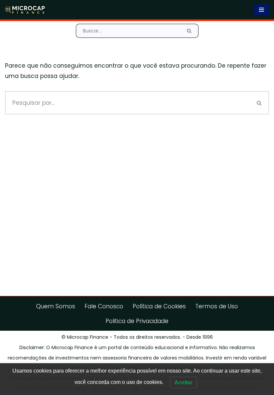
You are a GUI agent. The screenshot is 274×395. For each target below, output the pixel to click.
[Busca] (189, 31)
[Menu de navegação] (261, 9)
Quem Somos (55, 306)
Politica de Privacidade (137, 321)
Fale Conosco (104, 306)
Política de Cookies (159, 306)
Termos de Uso (216, 306)
